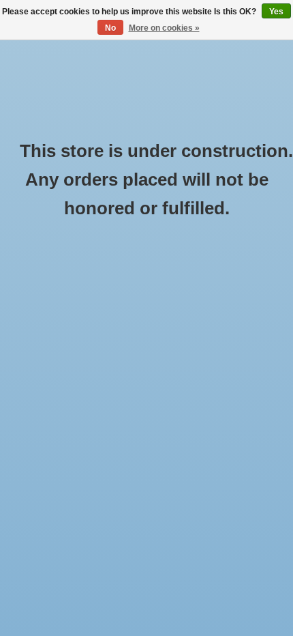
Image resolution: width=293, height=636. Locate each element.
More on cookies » (164, 28)
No (110, 28)
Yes (276, 11)
